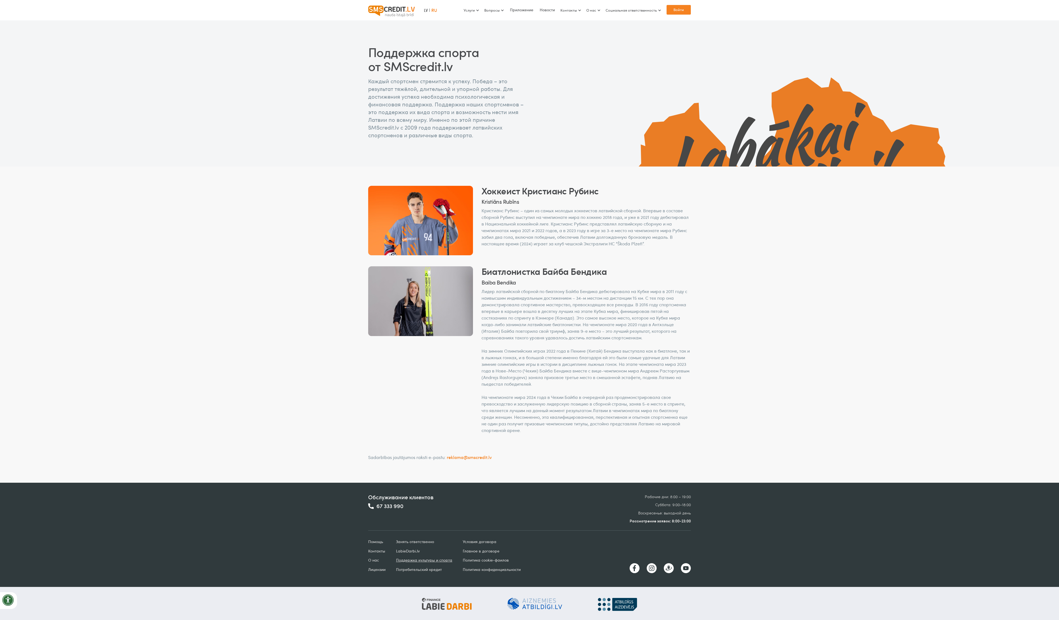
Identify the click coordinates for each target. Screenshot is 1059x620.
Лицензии (377, 569)
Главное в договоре (481, 551)
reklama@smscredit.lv (469, 457)
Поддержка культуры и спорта (424, 560)
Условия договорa (479, 541)
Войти (678, 9)
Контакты (376, 551)
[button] (471, 10)
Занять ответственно (415, 541)
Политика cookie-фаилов (486, 560)
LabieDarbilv (408, 551)
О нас (373, 560)
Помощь (375, 541)
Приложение (521, 9)
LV (426, 10)
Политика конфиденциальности (492, 569)
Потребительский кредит (419, 569)
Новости (547, 9)
